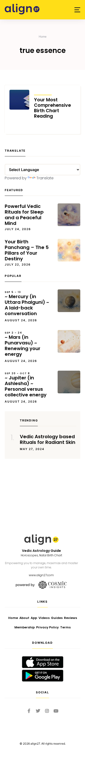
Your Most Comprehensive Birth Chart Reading (52, 108)
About (24, 618)
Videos (44, 618)
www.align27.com (41, 575)
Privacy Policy (47, 627)
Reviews (70, 618)
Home (43, 36)
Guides (57, 618)
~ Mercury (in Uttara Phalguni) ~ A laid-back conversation (27, 303)
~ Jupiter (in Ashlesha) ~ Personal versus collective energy (26, 385)
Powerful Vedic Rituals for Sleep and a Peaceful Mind (24, 214)
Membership (24, 627)
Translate (45, 178)
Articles (43, 92)
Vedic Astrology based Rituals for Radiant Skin (47, 439)
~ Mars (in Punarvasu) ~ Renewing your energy (22, 344)
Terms (65, 627)
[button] (77, 10)
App (34, 618)
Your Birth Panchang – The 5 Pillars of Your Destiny (27, 250)
